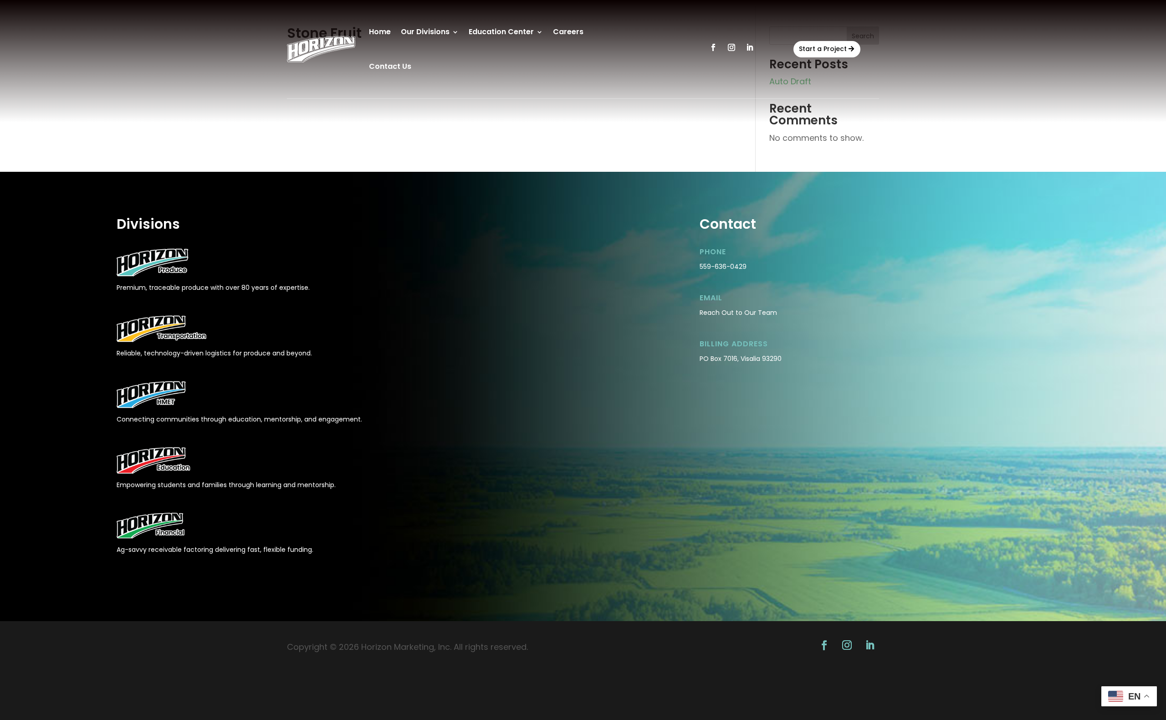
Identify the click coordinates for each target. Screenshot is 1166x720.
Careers (568, 31)
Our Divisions (425, 31)
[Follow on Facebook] (713, 47)
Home (380, 31)
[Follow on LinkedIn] (749, 47)
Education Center (501, 31)
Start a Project (823, 48)
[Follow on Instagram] (731, 47)
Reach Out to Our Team (738, 312)
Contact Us (390, 66)
